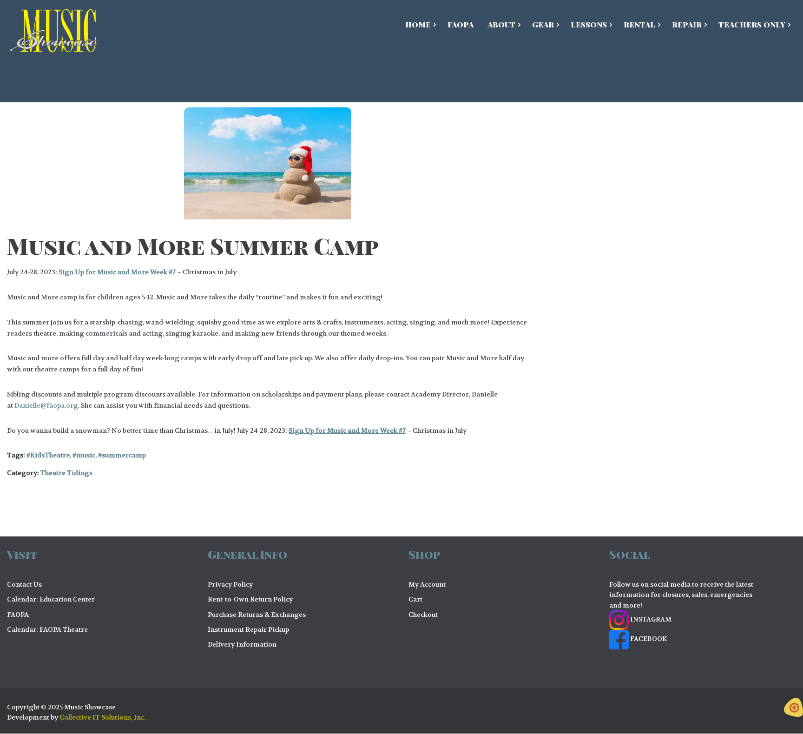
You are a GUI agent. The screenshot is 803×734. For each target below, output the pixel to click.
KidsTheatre (50, 455)
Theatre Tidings (66, 473)
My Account (427, 584)
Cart (415, 599)
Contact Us (24, 584)
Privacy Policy (230, 584)
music (85, 455)
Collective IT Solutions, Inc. (102, 717)
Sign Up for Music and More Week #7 (117, 272)
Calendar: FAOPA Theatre (47, 629)
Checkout (423, 614)
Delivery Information (242, 644)
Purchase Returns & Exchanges (257, 614)
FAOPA (18, 614)
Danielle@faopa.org (46, 405)
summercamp (124, 455)
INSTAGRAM (650, 619)
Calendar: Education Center (51, 599)
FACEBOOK (648, 639)
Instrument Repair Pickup (248, 629)
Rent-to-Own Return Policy (250, 599)
